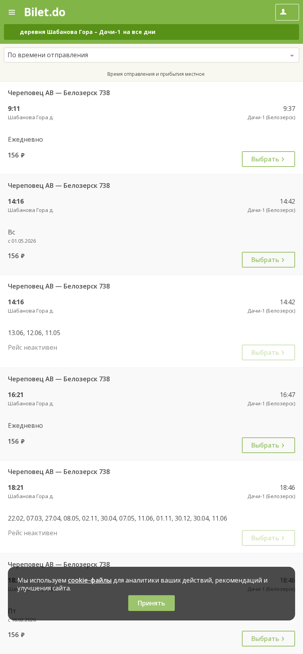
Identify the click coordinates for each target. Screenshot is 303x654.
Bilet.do (44, 11)
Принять (151, 603)
